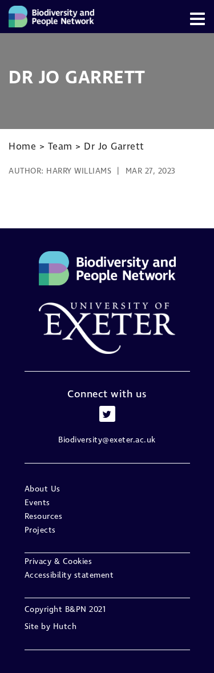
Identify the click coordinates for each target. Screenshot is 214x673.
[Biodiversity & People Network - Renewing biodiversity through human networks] (51, 16)
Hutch (65, 627)
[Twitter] (107, 414)
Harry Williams (78, 171)
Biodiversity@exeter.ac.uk (107, 440)
